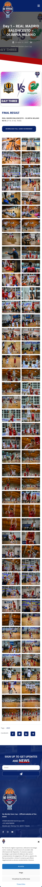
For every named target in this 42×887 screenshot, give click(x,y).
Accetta (21, 866)
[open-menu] (39, 6)
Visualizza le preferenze (21, 878)
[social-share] (13, 734)
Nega (21, 872)
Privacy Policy (21, 884)
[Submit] (21, 773)
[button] (39, 842)
